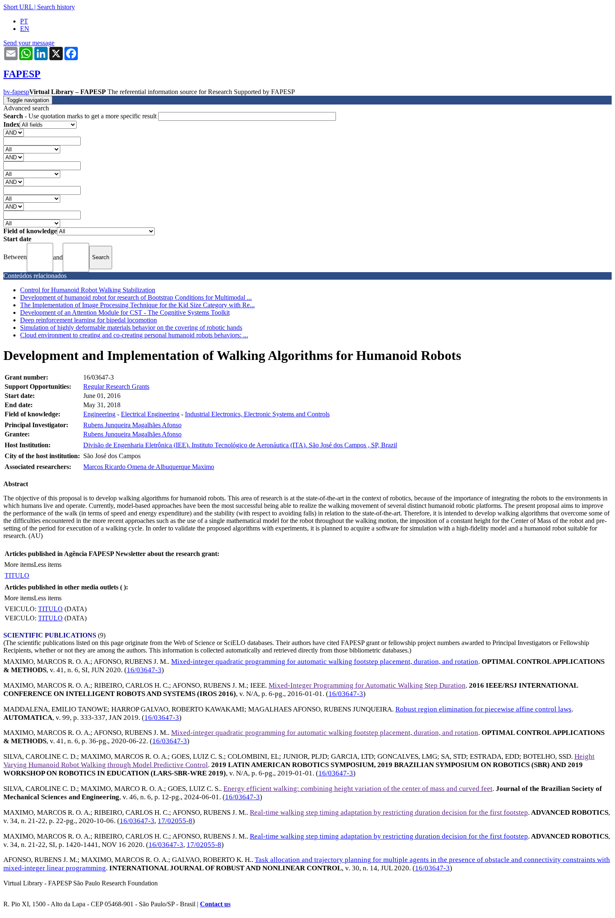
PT (24, 21)
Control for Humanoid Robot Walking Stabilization (87, 289)
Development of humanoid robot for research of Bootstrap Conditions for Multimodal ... (136, 297)
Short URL (18, 6)
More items (19, 564)
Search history (56, 6)
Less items (48, 564)
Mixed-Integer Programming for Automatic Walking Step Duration (367, 685)
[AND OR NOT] (13, 132)
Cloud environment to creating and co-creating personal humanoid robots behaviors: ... (134, 335)
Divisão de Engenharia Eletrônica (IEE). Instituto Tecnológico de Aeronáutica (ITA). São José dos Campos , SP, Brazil (240, 445)
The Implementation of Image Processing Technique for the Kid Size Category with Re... (137, 305)
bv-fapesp (16, 91)
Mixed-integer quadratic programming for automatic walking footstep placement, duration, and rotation (324, 662)
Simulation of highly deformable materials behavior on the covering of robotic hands (131, 327)
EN (24, 28)
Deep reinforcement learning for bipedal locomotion (88, 320)
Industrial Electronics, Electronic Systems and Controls (257, 414)
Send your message (28, 42)
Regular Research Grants (116, 386)
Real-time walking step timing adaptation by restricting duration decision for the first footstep (389, 812)
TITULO (17, 575)
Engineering (99, 414)
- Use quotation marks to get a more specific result (80, 116)
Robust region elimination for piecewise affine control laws (483, 709)
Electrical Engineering (150, 414)
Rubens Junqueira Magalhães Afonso (132, 424)
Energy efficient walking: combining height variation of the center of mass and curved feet (357, 789)
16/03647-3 (144, 670)
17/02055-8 (175, 821)
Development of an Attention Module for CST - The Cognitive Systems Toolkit (125, 312)
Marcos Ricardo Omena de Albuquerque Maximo (148, 466)
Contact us (215, 904)
